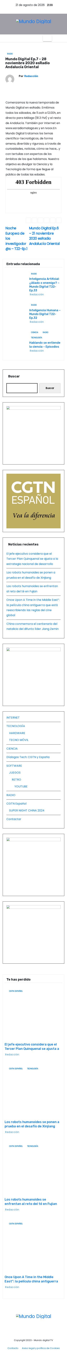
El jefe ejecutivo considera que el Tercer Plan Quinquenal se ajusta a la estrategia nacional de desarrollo (32, 559)
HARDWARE (17, 733)
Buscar (14, 376)
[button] (54, 38)
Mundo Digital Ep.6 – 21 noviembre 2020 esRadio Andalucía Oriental (44, 236)
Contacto (13, 1348)
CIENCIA (34, 332)
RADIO (10, 53)
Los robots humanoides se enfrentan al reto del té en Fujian (31, 1201)
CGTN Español (16, 804)
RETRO (16, 780)
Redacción (31, 76)
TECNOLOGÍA (36, 337)
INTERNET (13, 718)
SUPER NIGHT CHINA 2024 (26, 810)
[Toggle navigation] (47, 38)
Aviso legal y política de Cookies (41, 1348)
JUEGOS (15, 773)
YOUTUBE (21, 786)
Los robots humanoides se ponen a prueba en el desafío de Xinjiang (32, 1124)
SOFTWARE (14, 766)
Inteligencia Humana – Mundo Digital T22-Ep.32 (45, 314)
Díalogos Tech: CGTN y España (27, 757)
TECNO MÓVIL (18, 740)
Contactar (13, 819)
